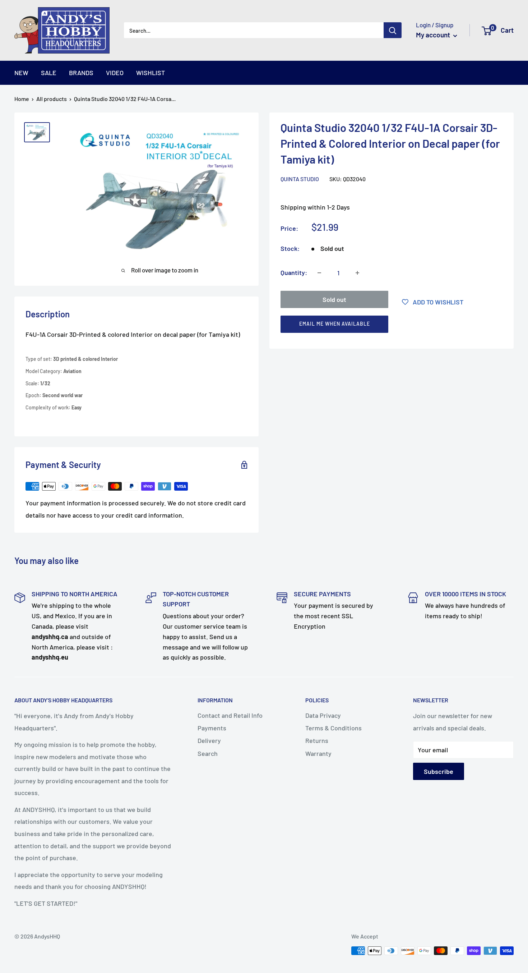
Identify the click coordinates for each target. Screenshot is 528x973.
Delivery (209, 740)
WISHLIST (150, 73)
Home (21, 98)
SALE (48, 73)
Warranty (318, 753)
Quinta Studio (300, 178)
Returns (316, 740)
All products (51, 98)
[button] (388, 326)
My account (433, 35)
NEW (21, 73)
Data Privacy (323, 715)
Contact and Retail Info (230, 715)
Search (208, 753)
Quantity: (294, 272)
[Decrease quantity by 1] (319, 272)
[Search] (393, 30)
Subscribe (438, 771)
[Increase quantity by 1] (357, 272)
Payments (212, 728)
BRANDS (81, 73)
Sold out (334, 299)
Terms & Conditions (333, 728)
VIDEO (115, 73)
